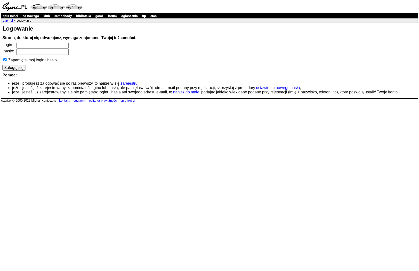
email (154, 16)
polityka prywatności (103, 100)
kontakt (64, 100)
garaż (99, 16)
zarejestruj (129, 83)
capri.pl (8, 20)
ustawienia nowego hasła (278, 88)
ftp (144, 16)
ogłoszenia (129, 16)
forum (112, 16)
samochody (63, 16)
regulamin (79, 100)
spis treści (10, 16)
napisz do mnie (186, 92)
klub (46, 16)
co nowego (31, 16)
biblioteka (83, 16)
